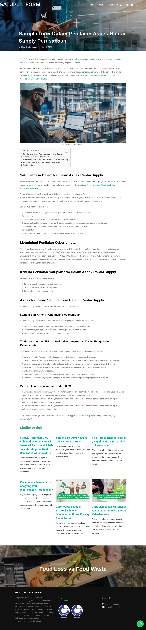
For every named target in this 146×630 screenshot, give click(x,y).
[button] (140, 623)
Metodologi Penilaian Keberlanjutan (37, 157)
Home (92, 5)
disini (84, 416)
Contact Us (113, 5)
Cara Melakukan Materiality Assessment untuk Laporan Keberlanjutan (109, 510)
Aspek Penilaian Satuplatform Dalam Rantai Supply (42, 162)
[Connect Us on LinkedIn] (121, 5)
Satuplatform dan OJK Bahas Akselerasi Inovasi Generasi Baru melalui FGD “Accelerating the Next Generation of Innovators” (36, 445)
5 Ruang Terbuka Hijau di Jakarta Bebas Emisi (71, 439)
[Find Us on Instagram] (127, 5)
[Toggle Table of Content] (65, 151)
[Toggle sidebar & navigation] (143, 4)
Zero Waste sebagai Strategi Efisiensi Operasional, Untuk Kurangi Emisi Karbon (73, 512)
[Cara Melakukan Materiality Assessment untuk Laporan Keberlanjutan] (109, 490)
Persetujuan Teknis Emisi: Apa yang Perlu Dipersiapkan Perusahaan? (36, 486)
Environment (31, 47)
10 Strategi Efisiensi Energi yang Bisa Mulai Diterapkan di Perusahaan (109, 441)
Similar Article (28, 165)
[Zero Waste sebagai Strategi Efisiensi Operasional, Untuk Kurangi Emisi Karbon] (73, 490)
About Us (101, 5)
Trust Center (63, 601)
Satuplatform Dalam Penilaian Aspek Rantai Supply (42, 154)
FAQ (60, 598)
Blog (23, 47)
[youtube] (132, 5)
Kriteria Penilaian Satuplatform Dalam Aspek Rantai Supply (45, 160)
